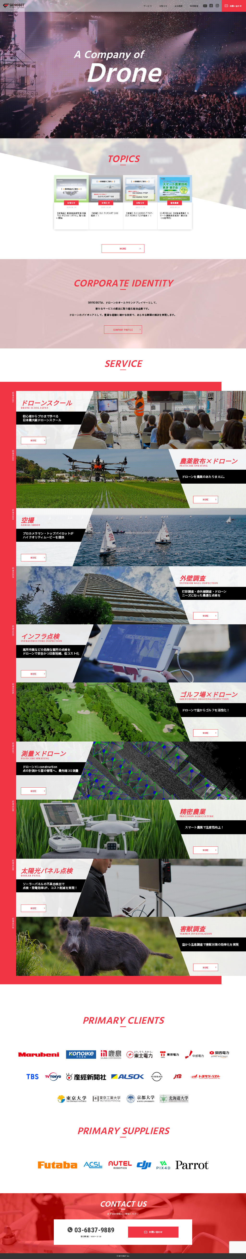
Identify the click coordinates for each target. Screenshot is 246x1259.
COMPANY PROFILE (123, 329)
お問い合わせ (236, 6)
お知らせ (163, 6)
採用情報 (194, 6)
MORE (123, 248)
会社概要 (179, 6)
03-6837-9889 (94, 1230)
